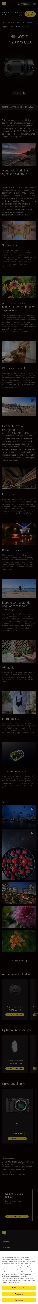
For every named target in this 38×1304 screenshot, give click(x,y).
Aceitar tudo (19, 1300)
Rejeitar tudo (19, 1294)
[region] (19, 1277)
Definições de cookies (19, 1288)
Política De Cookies (13, 1282)
